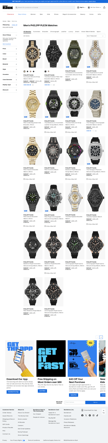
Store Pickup (7, 35)
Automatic (36, 31)
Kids (48, 14)
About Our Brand (23, 412)
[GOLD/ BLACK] (24, 71)
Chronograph (54, 31)
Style (4, 69)
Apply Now (92, 1)
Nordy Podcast (23, 432)
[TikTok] (97, 415)
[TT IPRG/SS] (48, 71)
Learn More (42, 390)
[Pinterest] (90, 415)
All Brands (21, 422)
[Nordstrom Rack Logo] (8, 7)
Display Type (7, 84)
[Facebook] (82, 415)
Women (33, 14)
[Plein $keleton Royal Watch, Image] (32, 291)
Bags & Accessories (69, 14)
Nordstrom (67, 412)
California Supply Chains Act (51, 440)
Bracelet (45, 31)
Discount (5, 90)
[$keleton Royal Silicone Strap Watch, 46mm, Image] (74, 150)
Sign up (95, 402)
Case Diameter (7, 79)
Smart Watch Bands (88, 31)
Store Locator (22, 419)
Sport (99, 31)
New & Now (22, 14)
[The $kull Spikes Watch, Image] (95, 197)
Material (5, 64)
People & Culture (39, 417)
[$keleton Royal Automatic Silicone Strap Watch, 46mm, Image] (32, 244)
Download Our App (13, 391)
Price (4, 48)
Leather (63, 31)
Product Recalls (8, 427)
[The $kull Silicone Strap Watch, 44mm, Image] (74, 103)
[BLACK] (33, 71)
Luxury (71, 31)
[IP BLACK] (27, 71)
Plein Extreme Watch (51, 169)
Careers (20, 425)
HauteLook (67, 416)
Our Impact (37, 414)
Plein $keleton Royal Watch (32, 310)
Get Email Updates (24, 428)
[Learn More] (51, 358)
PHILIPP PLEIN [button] (8, 27)
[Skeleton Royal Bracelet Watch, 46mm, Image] (53, 244)
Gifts (99, 14)
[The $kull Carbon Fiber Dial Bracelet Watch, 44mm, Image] (53, 53)
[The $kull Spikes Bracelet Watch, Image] (74, 197)
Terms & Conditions (34, 440)
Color (4, 54)
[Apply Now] (82, 358)
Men (41, 14)
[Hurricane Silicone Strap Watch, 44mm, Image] (32, 53)
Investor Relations (70, 419)
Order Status (7, 412)
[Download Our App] (19, 358)
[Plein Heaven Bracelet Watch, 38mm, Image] (32, 150)
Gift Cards (6, 424)
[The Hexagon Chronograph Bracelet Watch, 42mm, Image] (95, 103)
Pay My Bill (52, 418)
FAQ (4, 430)
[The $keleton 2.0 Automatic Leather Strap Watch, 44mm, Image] (53, 103)
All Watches (27, 31)
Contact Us (6, 434)
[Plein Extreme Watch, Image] (53, 150)
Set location (7, 44)
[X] (86, 415)
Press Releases (69, 422)
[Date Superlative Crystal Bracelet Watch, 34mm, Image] (95, 53)
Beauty (82, 14)
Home (91, 14)
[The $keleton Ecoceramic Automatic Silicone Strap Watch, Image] (74, 53)
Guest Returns (7, 416)
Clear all (14, 25)
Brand (4, 59)
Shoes (56, 14)
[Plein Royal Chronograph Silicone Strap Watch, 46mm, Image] (53, 197)
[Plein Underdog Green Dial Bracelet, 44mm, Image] (32, 103)
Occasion (6, 74)
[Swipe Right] (101, 337)
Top (104, 412)
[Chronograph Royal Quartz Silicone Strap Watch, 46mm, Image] (74, 244)
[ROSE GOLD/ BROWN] (30, 71)
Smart (77, 31)
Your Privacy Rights (16, 440)
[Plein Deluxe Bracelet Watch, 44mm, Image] (32, 197)
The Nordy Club (23, 416)
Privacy (5, 440)
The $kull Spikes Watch (94, 216)
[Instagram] (93, 415)
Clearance (10, 14)
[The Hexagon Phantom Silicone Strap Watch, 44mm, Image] (95, 150)
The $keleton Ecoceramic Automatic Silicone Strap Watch (74, 74)
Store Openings (23, 435)
